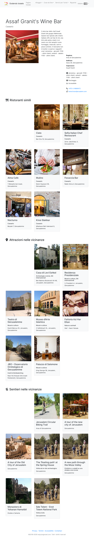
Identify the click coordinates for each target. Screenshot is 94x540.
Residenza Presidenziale (72, 274)
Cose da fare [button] (48, 2)
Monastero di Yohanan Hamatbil (17, 508)
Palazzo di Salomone (47, 364)
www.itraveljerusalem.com (77, 91)
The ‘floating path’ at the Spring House (47, 463)
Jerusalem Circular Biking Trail (46, 423)
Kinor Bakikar (43, 220)
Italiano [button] (81, 3)
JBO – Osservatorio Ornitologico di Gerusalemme (18, 367)
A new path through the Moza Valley (75, 463)
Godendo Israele (16, 3)
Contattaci (58, 531)
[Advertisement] (47, 13)
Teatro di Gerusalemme (15, 320)
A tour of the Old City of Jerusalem (17, 463)
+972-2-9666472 (74, 88)
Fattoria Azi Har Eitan (73, 320)
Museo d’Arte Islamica (43, 320)
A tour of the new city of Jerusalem (74, 423)
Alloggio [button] (38, 2)
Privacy (34, 531)
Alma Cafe (13, 178)
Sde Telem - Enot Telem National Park (46, 508)
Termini (41, 531)
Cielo (38, 133)
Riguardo (73, 2)
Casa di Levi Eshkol (46, 272)
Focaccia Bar (71, 178)
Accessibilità (49, 531)
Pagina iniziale (28, 4)
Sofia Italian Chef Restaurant (73, 134)
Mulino (39, 178)
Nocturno (12, 220)
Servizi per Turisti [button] (61, 2)
